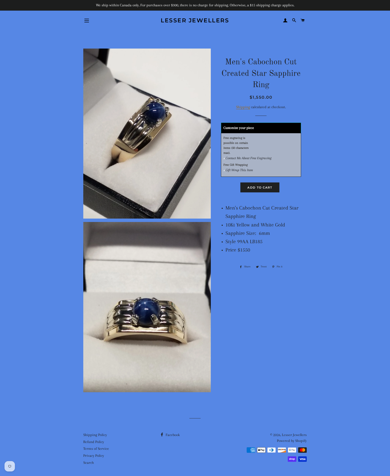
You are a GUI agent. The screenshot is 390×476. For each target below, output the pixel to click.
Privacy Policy (93, 455)
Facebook (172, 435)
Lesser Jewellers (195, 20)
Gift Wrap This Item (239, 170)
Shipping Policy (95, 435)
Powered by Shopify (292, 441)
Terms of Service (96, 448)
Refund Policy (93, 442)
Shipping (243, 107)
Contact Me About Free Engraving (248, 158)
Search (88, 462)
